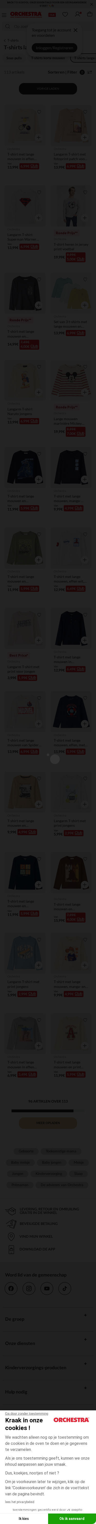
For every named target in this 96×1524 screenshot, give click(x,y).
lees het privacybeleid (19, 1502)
